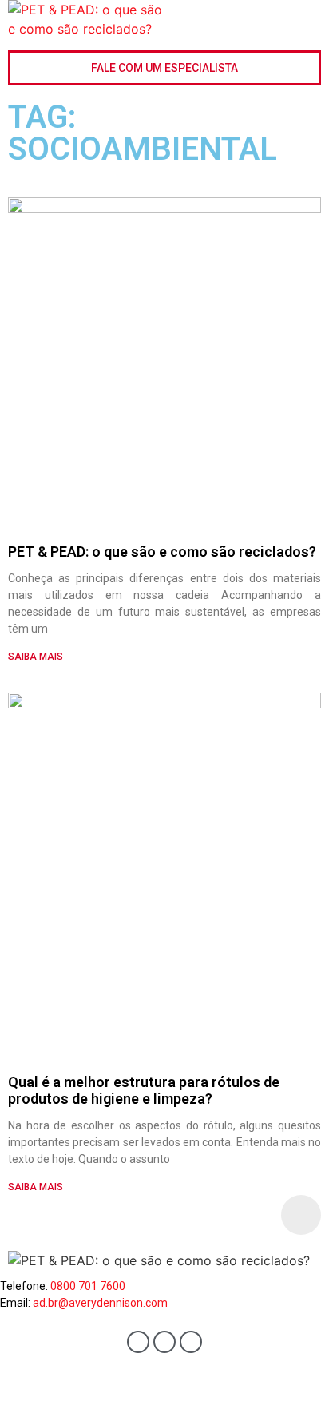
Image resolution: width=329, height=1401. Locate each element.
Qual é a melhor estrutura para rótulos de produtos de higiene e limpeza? (143, 1091)
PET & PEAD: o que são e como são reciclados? (162, 551)
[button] (310, 21)
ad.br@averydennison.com (100, 1302)
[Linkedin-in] (164, 1342)
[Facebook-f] (138, 1342)
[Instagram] (191, 1342)
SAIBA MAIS (35, 656)
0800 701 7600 (87, 1286)
